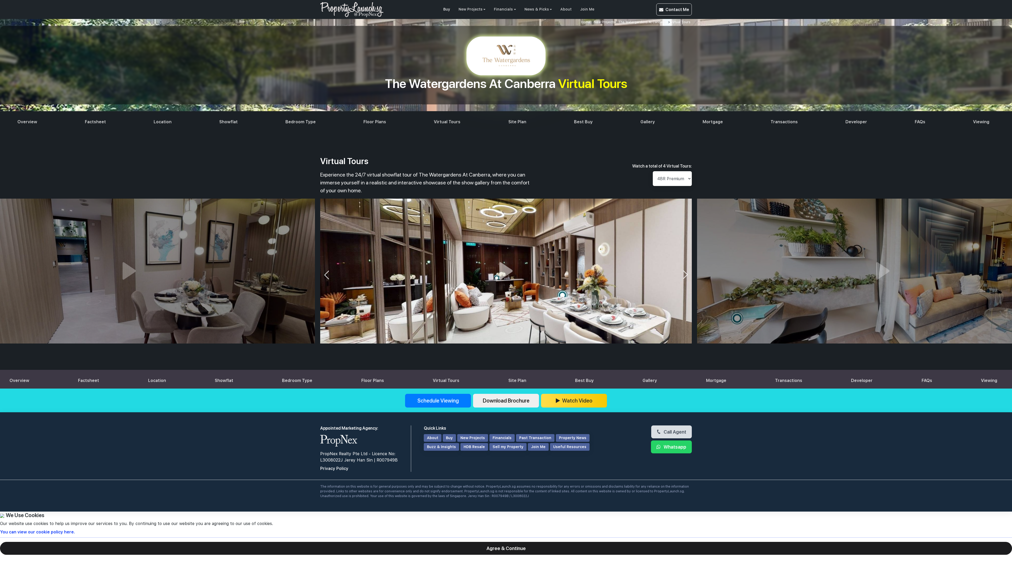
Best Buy (583, 121)
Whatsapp (674, 447)
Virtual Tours (680, 22)
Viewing (981, 121)
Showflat (228, 121)
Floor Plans (374, 121)
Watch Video (577, 401)
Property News (572, 438)
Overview (27, 121)
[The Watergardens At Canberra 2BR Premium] (129, 271)
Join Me (587, 9)
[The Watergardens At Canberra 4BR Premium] (506, 271)
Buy (446, 9)
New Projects (471, 9)
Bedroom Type (300, 121)
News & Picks (536, 9)
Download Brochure (506, 401)
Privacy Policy (334, 468)
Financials (503, 9)
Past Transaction (535, 438)
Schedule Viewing (438, 401)
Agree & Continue (506, 548)
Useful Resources (569, 447)
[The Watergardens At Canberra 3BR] (882, 271)
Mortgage (713, 121)
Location (163, 121)
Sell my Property (508, 447)
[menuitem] (446, 9)
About (566, 9)
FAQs (920, 121)
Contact (677, 9)
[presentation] (326, 275)
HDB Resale (474, 447)
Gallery (647, 121)
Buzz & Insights (441, 447)
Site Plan (517, 121)
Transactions (784, 121)
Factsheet (95, 121)
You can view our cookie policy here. (37, 531)
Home (586, 22)
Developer (856, 121)
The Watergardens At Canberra (642, 22)
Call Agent (674, 432)
